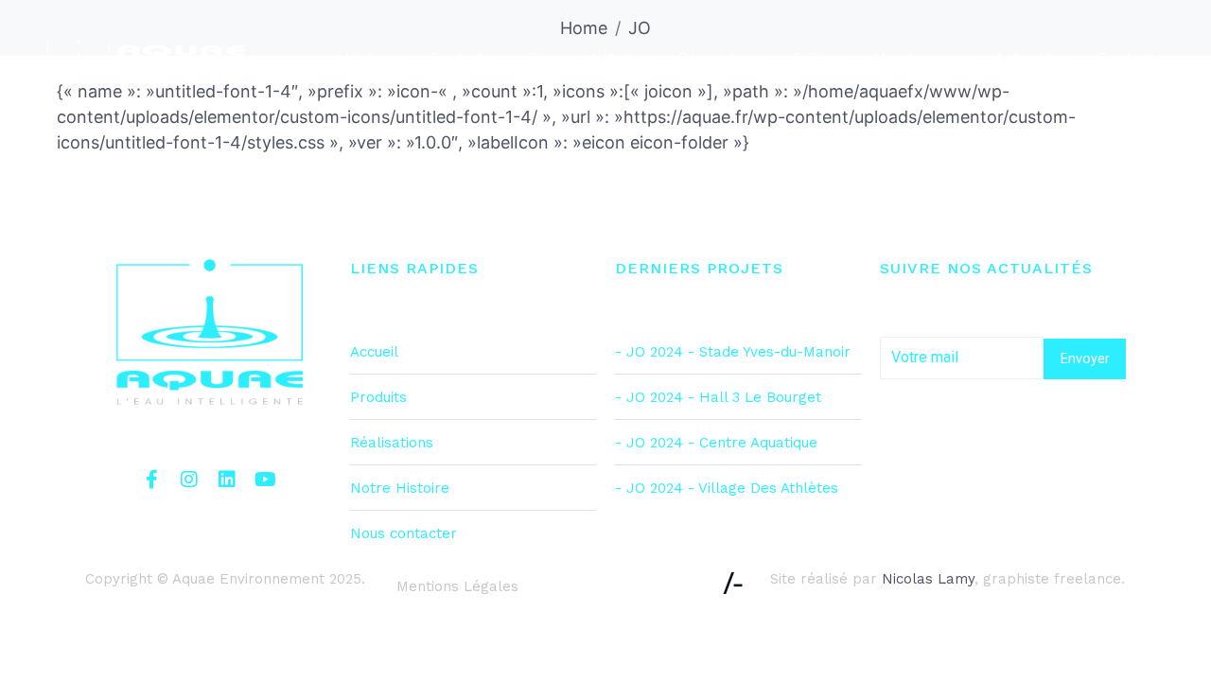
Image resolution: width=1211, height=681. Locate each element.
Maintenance (920, 57)
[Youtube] (265, 479)
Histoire (373, 57)
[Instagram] (189, 479)
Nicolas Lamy (928, 578)
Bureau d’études (589, 57)
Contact (1125, 57)
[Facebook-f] (151, 479)
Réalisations (721, 57)
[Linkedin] (227, 479)
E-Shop (819, 57)
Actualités (1032, 57)
